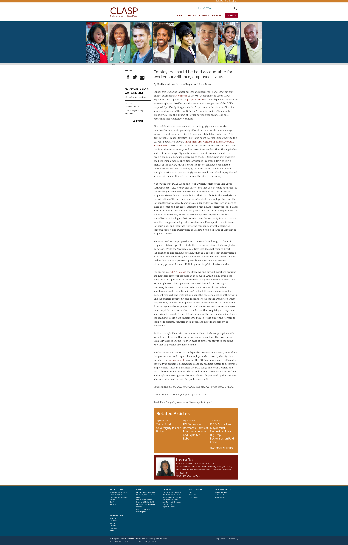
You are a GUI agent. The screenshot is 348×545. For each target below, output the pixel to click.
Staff (112, 502)
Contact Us (219, 1)
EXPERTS (167, 490)
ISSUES (139, 490)
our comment (176, 360)
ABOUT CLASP (117, 490)
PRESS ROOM (195, 490)
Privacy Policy (233, 539)
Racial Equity (181, 473)
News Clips (192, 495)
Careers (112, 500)
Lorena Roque (187, 459)
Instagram (113, 528)
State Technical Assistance (119, 497)
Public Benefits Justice (143, 509)
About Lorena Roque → (188, 476)
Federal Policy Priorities (144, 500)
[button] (128, 79)
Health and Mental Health (145, 502)
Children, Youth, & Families (145, 492)
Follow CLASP (116, 516)
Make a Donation (221, 492)
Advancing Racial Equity (118, 492)
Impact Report (220, 497)
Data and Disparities (222, 470)
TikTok (112, 530)
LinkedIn (113, 525)
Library (216, 15)
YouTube (113, 518)
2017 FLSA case (178, 272)
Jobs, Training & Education (172, 502)
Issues (192, 15)
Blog (217, 539)
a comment (180, 96)
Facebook (113, 521)
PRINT (139, 121)
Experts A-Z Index (169, 507)
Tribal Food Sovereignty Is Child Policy (168, 427)
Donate (231, 15)
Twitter (112, 523)
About (181, 15)
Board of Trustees (116, 495)
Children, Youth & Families (172, 492)
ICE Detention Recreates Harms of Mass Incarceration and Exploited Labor (195, 431)
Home (112, 64)
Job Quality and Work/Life (136, 97)
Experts (204, 15)
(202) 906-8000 (161, 539)
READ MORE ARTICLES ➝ (222, 448)
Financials (113, 504)
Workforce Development (201, 470)
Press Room (229, 1)
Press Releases (193, 497)
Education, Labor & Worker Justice (206, 467)
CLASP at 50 (219, 495)
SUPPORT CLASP (223, 490)
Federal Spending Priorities (172, 497)
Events (191, 492)
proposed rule (195, 100)
